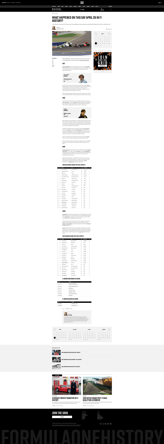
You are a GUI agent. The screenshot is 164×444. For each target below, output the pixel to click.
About (98, 413)
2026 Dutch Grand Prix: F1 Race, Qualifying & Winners (95, 399)
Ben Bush (54, 405)
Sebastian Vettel (65, 224)
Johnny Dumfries (65, 102)
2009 (61, 305)
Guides (71, 6)
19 (104, 41)
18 (102, 41)
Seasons (88, 6)
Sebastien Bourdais (65, 262)
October (89, 329)
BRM (88, 85)
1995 (61, 303)
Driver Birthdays (13, 2)
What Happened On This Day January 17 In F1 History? (72, 359)
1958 (61, 293)
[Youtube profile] (108, 424)
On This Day (53, 6)
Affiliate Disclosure (100, 417)
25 (102, 43)
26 (104, 43)
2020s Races (84, 396)
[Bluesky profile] (111, 424)
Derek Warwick (79, 129)
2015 (77, 286)
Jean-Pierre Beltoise (66, 66)
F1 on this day (75, 318)
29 (54, 339)
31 (100, 45)
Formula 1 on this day (84, 60)
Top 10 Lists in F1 (54, 396)
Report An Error (99, 418)
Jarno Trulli (81, 231)
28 (65, 337)
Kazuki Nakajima (64, 275)
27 (78, 337)
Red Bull (88, 223)
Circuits (92, 6)
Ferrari (85, 160)
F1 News (58, 6)
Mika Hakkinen (87, 151)
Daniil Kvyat (70, 295)
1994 (61, 295)
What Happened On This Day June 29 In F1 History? (71, 352)
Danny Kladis (73, 305)
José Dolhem (71, 291)
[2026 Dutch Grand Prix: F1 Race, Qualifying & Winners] (97, 386)
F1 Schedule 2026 (84, 415)
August (102, 33)
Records (75, 6)
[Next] (111, 10)
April (71, 308)
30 (56, 339)
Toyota (63, 227)
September (74, 329)
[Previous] (108, 10)
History (66, 6)
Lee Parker (58, 27)
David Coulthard (65, 149)
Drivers (79, 6)
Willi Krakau (73, 303)
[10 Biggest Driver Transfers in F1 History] (66, 386)
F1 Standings (84, 413)
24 (100, 43)
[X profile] (103, 424)
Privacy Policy (99, 416)
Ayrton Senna (86, 128)
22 (54, 337)
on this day (87, 66)
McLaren (78, 151)
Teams (84, 6)
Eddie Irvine (71, 161)
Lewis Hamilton (70, 223)
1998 (74, 291)
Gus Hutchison (71, 288)
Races (62, 6)
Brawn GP (67, 216)
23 (56, 337)
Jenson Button (65, 214)
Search (159, 2)
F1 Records (83, 416)
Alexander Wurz (64, 202)
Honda (88, 136)
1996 (75, 283)
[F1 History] (82, 2)
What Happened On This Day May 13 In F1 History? (71, 366)
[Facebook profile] (106, 424)
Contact (83, 418)
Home (53, 13)
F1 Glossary (83, 417)
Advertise (98, 415)
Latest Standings (18, 2)
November (103, 329)
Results (96, 6)
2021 (75, 293)
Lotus (69, 129)
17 (100, 41)
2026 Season (8, 2)
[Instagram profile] (101, 424)
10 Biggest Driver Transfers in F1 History (65, 399)
